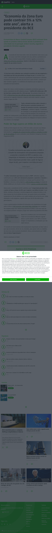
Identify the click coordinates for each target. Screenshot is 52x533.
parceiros (14, 258)
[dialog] (26, 266)
